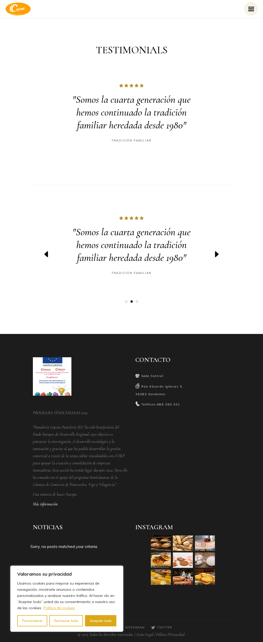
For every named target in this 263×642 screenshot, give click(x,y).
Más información (45, 504)
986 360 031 (168, 404)
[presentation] (46, 254)
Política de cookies (59, 608)
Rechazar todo (66, 620)
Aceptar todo (101, 620)
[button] (126, 301)
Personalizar (32, 620)
